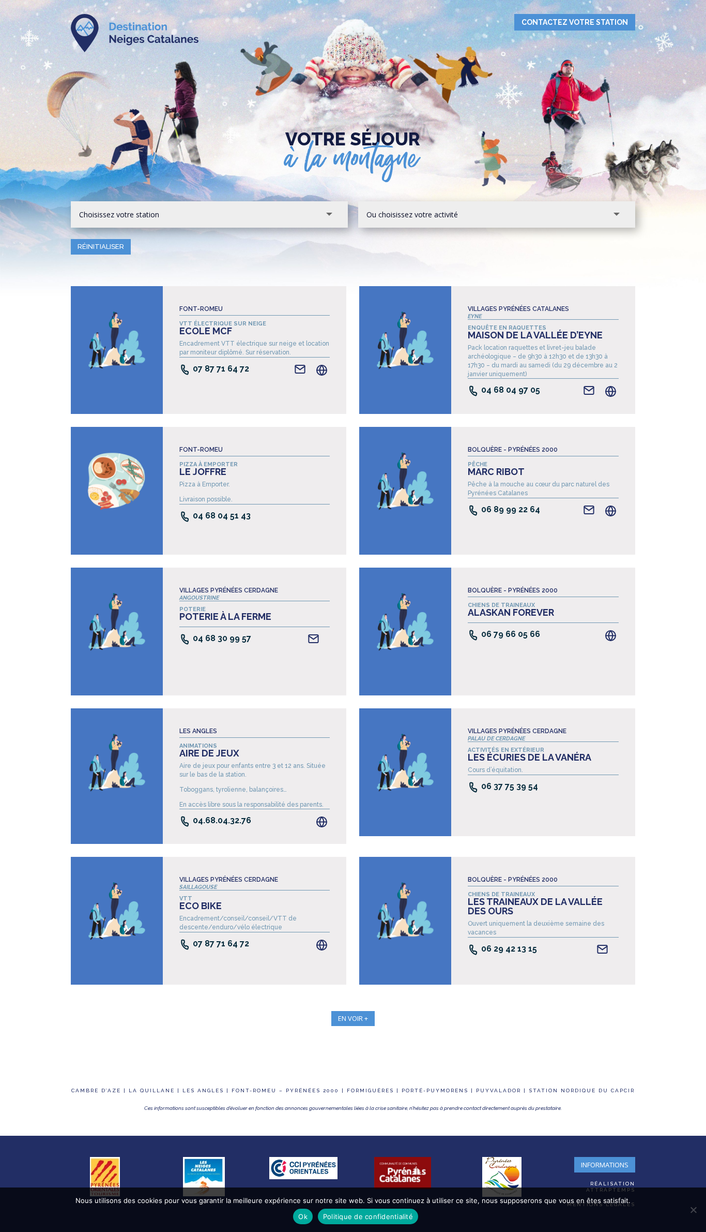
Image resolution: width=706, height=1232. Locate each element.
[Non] (693, 1210)
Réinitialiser (101, 246)
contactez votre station (574, 22)
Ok (303, 1216)
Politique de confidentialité (368, 1216)
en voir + (353, 1018)
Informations (604, 1164)
